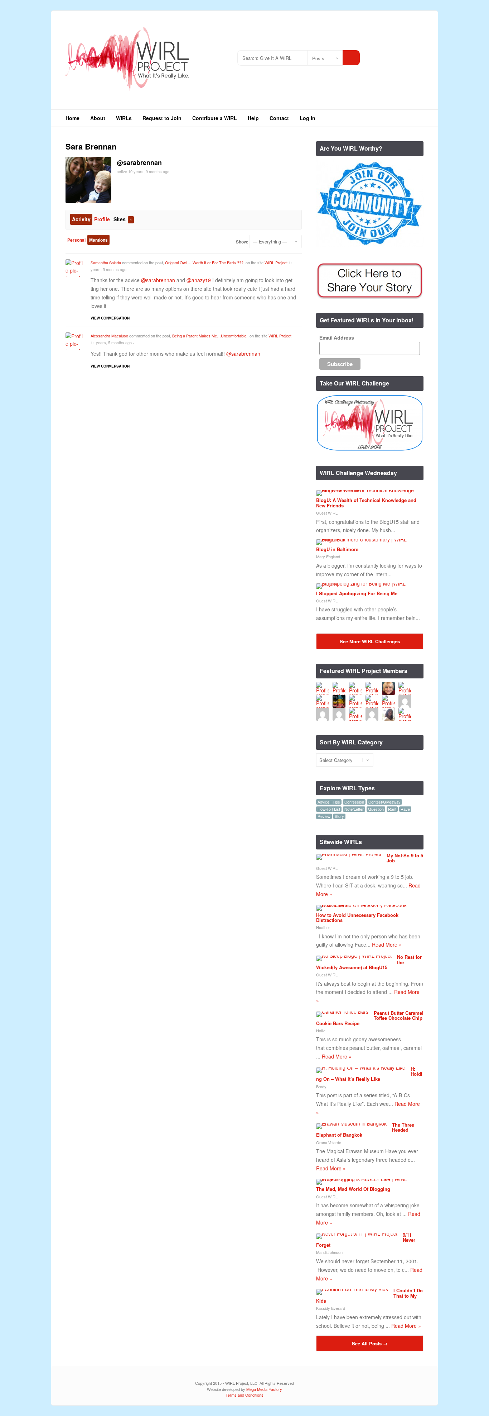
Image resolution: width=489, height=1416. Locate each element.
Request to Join (161, 118)
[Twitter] (385, 55)
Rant (392, 809)
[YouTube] (407, 55)
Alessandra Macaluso (109, 335)
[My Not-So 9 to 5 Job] (348, 854)
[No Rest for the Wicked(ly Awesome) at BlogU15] (354, 955)
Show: (242, 241)
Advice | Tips (329, 802)
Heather (323, 927)
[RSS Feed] (375, 55)
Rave (405, 809)
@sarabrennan (158, 280)
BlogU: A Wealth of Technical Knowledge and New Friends (366, 502)
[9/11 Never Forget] (356, 1233)
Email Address (336, 338)
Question (376, 809)
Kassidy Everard (330, 1308)
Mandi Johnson (329, 1252)
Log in (307, 118)
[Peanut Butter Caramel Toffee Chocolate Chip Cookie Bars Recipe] (342, 1011)
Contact (279, 118)
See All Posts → (370, 1343)
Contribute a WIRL (214, 118)
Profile (102, 219)
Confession (354, 802)
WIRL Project (276, 262)
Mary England (328, 556)
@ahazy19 (199, 280)
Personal (76, 240)
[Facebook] (396, 55)
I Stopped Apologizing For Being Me (356, 593)
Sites (122, 219)
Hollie (320, 1030)
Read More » (387, 944)
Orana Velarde (328, 1142)
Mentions (98, 240)
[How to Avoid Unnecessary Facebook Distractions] (367, 905)
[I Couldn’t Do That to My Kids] (352, 1289)
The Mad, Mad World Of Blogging (353, 1188)
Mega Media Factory (264, 1389)
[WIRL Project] (128, 93)
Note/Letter (354, 809)
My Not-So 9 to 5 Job (405, 858)
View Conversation (110, 318)
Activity (81, 219)
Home (72, 118)
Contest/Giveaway (384, 802)
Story (339, 816)
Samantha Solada (106, 262)
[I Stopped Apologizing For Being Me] (367, 583)
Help (253, 118)
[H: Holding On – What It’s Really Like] (360, 1067)
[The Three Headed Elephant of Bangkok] (351, 1123)
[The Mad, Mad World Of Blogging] (367, 1179)
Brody (321, 1086)
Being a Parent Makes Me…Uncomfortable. (209, 335)
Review (324, 816)
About (97, 118)
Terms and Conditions (244, 1395)
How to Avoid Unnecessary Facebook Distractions (357, 917)
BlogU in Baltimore (337, 549)
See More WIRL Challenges (370, 641)
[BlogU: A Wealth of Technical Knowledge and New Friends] (367, 490)
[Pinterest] (418, 55)
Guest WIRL (327, 513)
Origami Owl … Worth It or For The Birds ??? (204, 262)
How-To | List (329, 809)
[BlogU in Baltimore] (367, 539)
